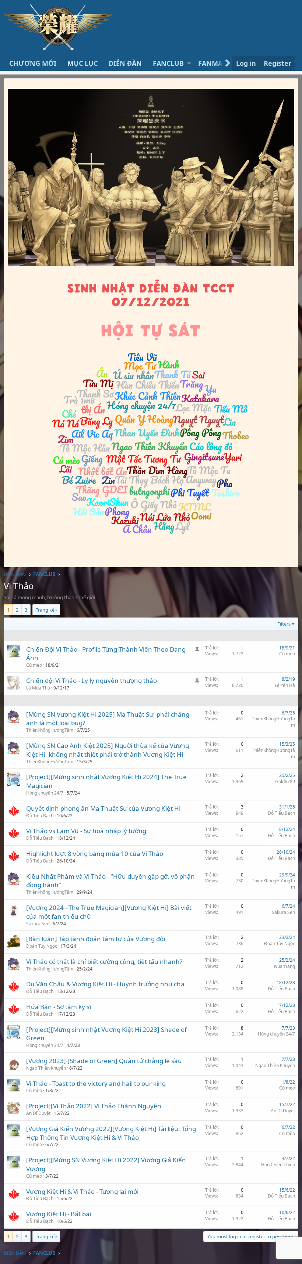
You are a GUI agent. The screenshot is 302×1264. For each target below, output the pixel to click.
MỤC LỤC (82, 63)
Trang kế (45, 609)
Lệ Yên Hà (285, 685)
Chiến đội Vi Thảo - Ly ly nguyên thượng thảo (91, 680)
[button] (189, 63)
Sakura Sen (37, 924)
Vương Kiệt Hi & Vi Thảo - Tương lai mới (82, 1191)
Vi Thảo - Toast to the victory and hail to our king (96, 1083)
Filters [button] (284, 623)
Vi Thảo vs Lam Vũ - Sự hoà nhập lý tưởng (86, 831)
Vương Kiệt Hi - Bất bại (58, 1214)
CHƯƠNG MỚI (32, 63)
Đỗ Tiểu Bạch (281, 813)
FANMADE (214, 63)
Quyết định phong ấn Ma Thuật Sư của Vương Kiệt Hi (103, 808)
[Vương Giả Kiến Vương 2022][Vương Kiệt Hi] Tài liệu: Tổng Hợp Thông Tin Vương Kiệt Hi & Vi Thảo (111, 1133)
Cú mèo (34, 665)
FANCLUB (168, 63)
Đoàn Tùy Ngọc (41, 946)
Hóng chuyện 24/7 (44, 793)
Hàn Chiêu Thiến (278, 1165)
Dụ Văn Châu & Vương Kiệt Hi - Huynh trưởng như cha (105, 984)
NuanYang (284, 966)
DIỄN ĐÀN (125, 63)
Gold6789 (285, 781)
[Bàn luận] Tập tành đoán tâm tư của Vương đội (95, 939)
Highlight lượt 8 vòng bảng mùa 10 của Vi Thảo (94, 853)
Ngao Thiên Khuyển (46, 1068)
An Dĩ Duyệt (38, 1113)
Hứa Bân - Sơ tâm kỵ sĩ (58, 1006)
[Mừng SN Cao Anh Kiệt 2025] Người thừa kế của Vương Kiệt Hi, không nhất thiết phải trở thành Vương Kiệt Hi (107, 750)
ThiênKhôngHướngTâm (49, 730)
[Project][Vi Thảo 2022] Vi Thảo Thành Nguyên (93, 1106)
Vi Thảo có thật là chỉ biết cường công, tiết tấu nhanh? (104, 961)
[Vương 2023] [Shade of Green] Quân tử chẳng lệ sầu (104, 1060)
